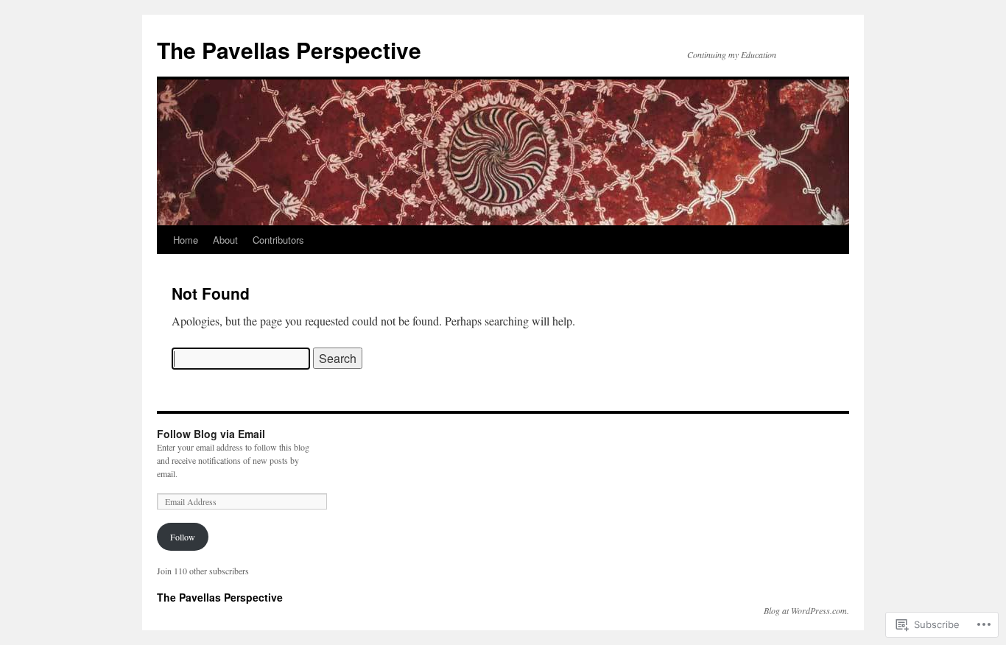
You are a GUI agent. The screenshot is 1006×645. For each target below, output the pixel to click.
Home (185, 240)
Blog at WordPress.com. (806, 610)
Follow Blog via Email (211, 433)
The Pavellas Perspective (289, 50)
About (225, 240)
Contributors (278, 240)
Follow (182, 537)
